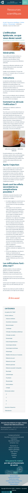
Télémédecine (8, 410)
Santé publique (9, 384)
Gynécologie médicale (11, 345)
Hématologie (9, 351)
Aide (20, 2)
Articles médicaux (9, 315)
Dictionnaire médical (9, 391)
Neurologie (8, 371)
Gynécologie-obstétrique (12, 348)
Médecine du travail (10, 361)
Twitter (14, 457)
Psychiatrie (8, 377)
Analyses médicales (10, 318)
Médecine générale (10, 364)
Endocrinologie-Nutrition (12, 341)
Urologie (8, 387)
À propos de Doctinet (14, 435)
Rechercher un (14, 446)
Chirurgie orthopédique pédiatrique (14, 331)
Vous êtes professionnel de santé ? (12, 2)
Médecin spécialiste (14, 448)
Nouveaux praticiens (6, 427)
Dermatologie (9, 338)
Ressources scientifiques (13, 22)
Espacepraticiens (25, 2)
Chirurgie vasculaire (10, 335)
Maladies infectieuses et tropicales (14, 354)
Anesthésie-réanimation (11, 322)
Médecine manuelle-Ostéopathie (13, 368)
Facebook (14, 455)
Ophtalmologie (9, 374)
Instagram (14, 453)
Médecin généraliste (14, 449)
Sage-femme (14, 451)
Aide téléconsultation (14, 441)
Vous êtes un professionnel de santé (14, 437)
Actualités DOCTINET (10, 312)
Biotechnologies (10, 325)
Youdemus (18, 488)
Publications (14, 439)
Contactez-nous (14, 443)
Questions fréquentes (10, 407)
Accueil (4, 22)
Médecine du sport (10, 358)
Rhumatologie (12, 24)
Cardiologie (8, 328)
